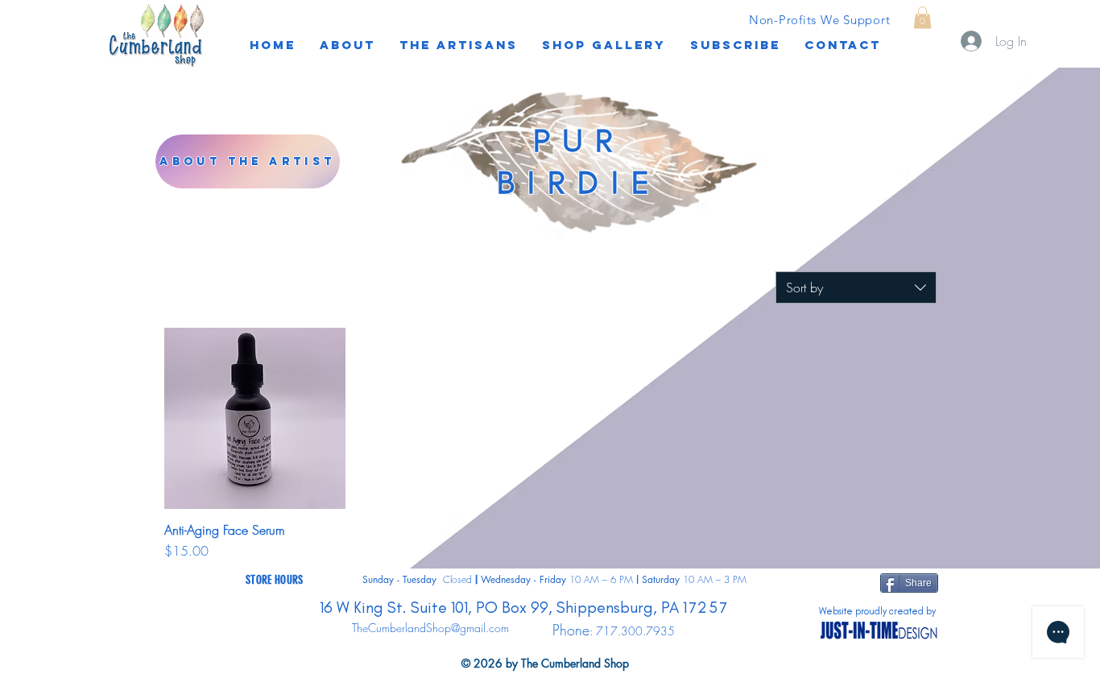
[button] (735, 45)
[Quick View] (254, 418)
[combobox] (856, 287)
